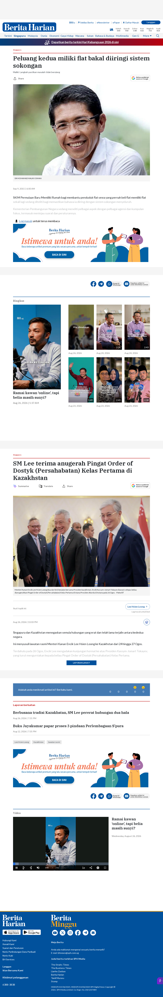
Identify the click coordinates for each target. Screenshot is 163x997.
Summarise (24, 486)
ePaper (116, 22)
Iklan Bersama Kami (13, 970)
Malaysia (33, 35)
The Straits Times (60, 964)
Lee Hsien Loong (22, 742)
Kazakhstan (38, 742)
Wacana (79, 35)
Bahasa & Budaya (104, 35)
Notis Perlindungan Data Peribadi (19, 951)
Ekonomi (54, 35)
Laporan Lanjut (81, 663)
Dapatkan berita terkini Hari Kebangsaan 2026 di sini (85, 42)
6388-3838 (9, 984)
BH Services (8, 959)
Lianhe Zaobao (58, 971)
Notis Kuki (8, 955)
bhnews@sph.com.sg (68, 953)
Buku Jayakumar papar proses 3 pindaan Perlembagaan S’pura (68, 726)
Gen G (135, 35)
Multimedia (122, 35)
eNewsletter (103, 22)
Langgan (151, 22)
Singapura (20, 35)
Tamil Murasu (57, 978)
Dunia (44, 35)
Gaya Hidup (67, 35)
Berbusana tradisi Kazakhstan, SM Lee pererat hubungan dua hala (71, 712)
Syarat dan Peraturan (13, 948)
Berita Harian (57, 974)
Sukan (90, 35)
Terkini (8, 35)
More (146, 35)
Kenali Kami (8, 944)
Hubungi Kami (9, 940)
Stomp (54, 981)
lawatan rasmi (54, 742)
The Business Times (61, 968)
